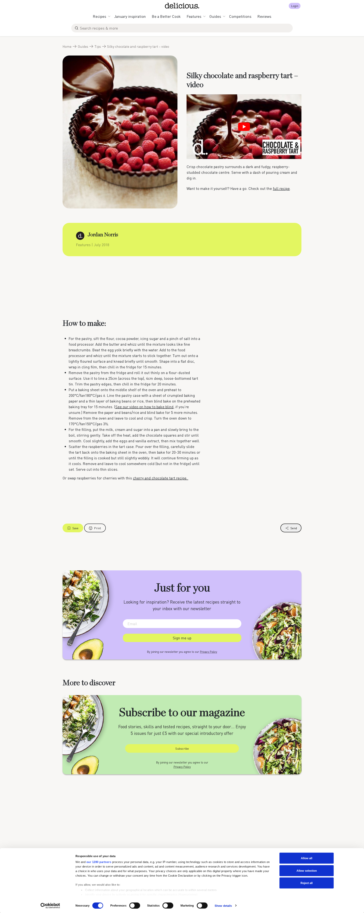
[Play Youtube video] (244, 126)
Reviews (264, 16)
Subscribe (182, 748)
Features (194, 16)
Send (293, 528)
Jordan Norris (103, 234)
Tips (97, 46)
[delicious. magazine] (182, 6)
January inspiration (130, 16)
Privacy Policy (208, 652)
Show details (223, 905)
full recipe (281, 188)
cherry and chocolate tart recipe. (160, 477)
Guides (215, 16)
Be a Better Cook (166, 16)
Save (75, 528)
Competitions (240, 16)
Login (294, 6)
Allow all (306, 858)
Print (97, 528)
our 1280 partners (98, 862)
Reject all (306, 883)
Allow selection (307, 870)
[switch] (134, 905)
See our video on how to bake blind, (144, 406)
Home (67, 46)
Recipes (99, 16)
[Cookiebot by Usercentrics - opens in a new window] (50, 905)
